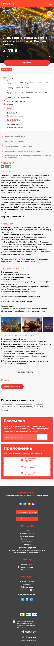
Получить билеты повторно (27, 512)
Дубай (9, 108)
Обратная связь (27, 570)
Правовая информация (27, 548)
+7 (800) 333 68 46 (27, 590)
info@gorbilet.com (27, 587)
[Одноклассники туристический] (29, 504)
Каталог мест (27, 542)
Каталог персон (27, 539)
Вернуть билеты (27, 519)
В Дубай (39, 406)
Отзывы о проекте (27, 533)
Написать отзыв (12, 386)
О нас (27, 530)
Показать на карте (15, 116)
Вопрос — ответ (27, 564)
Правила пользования (27, 567)
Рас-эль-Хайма (13, 120)
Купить (27, 62)
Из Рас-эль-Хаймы (24, 406)
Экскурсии (7, 406)
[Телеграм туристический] (24, 504)
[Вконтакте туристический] (20, 504)
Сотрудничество (27, 536)
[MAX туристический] (33, 504)
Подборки (27, 545)
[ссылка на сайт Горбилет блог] (27, 492)
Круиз (5, 411)
